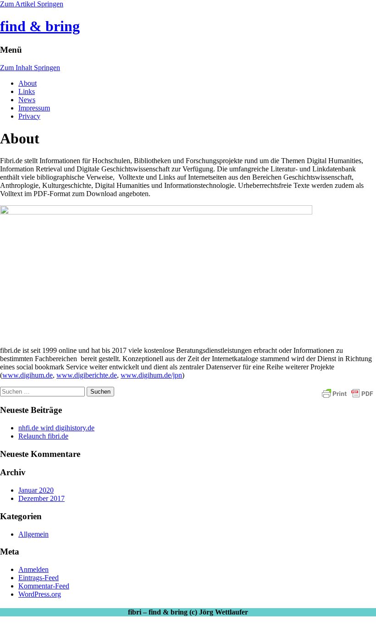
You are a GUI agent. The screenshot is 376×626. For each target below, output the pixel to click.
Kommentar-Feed (43, 586)
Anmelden (33, 569)
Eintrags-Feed (38, 578)
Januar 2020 (36, 490)
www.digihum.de (27, 375)
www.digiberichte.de (86, 375)
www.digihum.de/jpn (151, 375)
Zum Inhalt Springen (30, 67)
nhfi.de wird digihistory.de (56, 428)
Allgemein (33, 534)
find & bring (40, 26)
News (26, 100)
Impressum (34, 108)
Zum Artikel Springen (31, 4)
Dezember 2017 (41, 498)
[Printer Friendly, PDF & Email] (347, 393)
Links (26, 91)
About (27, 83)
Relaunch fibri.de (43, 436)
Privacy (29, 116)
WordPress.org (39, 594)
